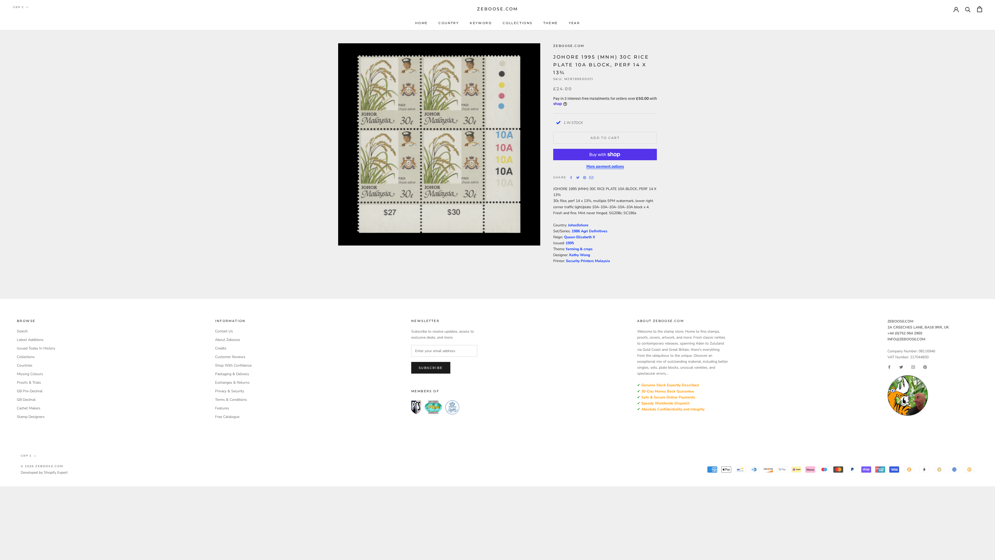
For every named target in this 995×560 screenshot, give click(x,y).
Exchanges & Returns (232, 382)
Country (448, 23)
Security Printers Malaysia (588, 260)
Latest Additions (30, 339)
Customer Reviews (230, 356)
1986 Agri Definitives (589, 231)
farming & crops (579, 249)
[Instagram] (913, 367)
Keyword (481, 23)
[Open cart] (979, 9)
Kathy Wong (579, 255)
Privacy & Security (229, 391)
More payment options (605, 166)
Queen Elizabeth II (579, 237)
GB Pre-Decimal (29, 391)
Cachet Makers (28, 408)
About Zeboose (227, 339)
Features (222, 408)
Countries (24, 365)
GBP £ (18, 7)
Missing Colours (30, 374)
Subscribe (431, 368)
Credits (220, 348)
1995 (570, 243)
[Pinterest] (584, 177)
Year (574, 23)
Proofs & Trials (29, 382)
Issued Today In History (36, 348)
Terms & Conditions (231, 399)
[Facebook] (571, 177)
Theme (550, 23)
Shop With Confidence (233, 365)
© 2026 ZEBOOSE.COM (42, 466)
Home (421, 23)
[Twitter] (577, 177)
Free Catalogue (227, 416)
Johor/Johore (578, 225)
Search (22, 331)
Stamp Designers (31, 416)
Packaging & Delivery (232, 374)
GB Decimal (26, 399)
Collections (517, 23)
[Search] (968, 9)
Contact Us (224, 331)
